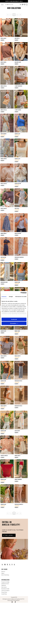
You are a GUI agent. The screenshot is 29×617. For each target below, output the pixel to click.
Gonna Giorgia (4, 158)
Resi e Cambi (4, 587)
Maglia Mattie (4, 356)
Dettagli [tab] (11, 296)
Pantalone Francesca (19, 257)
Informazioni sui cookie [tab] (20, 296)
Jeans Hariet (17, 430)
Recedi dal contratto (5, 588)
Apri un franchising (5, 574)
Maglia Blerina (18, 233)
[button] (26, 4)
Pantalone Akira (4, 282)
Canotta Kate (3, 331)
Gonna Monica (3, 233)
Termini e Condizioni (5, 590)
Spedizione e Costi (5, 583)
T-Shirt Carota (18, 110)
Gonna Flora (17, 331)
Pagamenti (3, 585)
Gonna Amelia (17, 455)
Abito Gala (17, 208)
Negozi (2, 573)
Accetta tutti (14, 319)
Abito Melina (3, 257)
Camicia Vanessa (4, 455)
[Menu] (3, 4)
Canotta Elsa (17, 133)
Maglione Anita (18, 62)
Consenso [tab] (4, 296)
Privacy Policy (4, 592)
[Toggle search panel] (20, 4)
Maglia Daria (3, 38)
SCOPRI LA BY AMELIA (14, 1)
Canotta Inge (17, 282)
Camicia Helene (18, 183)
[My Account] (22, 4)
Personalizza (13, 323)
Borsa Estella (4, 86)
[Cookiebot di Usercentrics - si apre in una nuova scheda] (20, 293)
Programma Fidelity (5, 582)
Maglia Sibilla (4, 183)
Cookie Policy (4, 594)
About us (3, 571)
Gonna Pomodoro (18, 479)
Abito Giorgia (3, 133)
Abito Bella (17, 38)
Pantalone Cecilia (18, 380)
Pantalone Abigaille (19, 504)
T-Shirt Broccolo (18, 86)
